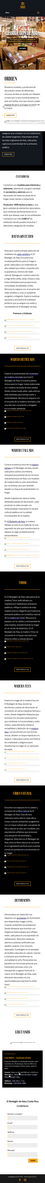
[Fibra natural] (15, 860)
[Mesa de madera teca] (15, 762)
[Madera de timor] (12, 646)
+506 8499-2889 (19, 1083)
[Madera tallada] (22, 554)
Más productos (22, 439)
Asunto (10, 1141)
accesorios (21, 918)
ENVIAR (32, 1160)
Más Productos (22, 348)
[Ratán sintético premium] (22, 319)
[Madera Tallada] (17, 537)
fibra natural (23, 811)
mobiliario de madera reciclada (21, 375)
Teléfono (10, 1132)
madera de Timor (17, 618)
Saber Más (8, 154)
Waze (16, 1074)
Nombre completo (15, 1114)
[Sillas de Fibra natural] (15, 872)
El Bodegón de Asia (16, 521)
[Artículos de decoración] (20, 986)
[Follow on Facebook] (20, 1180)
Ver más (22, 48)
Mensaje (11, 1150)
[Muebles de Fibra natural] (16, 854)
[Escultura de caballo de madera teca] (19, 751)
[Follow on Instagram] (25, 1180)
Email (10, 1123)
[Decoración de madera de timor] (16, 640)
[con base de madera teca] (15, 768)
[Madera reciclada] (17, 410)
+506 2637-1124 (17, 1081)
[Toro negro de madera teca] (21, 757)
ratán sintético (23, 254)
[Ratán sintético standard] (19, 331)
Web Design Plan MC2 (30, 1176)
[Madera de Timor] (18, 658)
